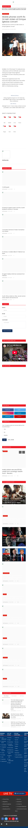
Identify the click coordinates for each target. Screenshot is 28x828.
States (16, 746)
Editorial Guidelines (7, 804)
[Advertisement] (14, 59)
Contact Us (20, 804)
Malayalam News (25, 760)
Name (3, 307)
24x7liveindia (5, 160)
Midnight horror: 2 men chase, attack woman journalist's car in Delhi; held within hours (14, 106)
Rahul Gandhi (3, 749)
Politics (16, 744)
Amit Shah (10, 747)
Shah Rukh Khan (10, 752)
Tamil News (25, 752)
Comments (5, 304)
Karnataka (3, 745)
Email (3, 313)
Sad (10, 131)
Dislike (9, 122)
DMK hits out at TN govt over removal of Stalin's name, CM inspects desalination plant (18, 723)
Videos (16, 750)
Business (3, 759)
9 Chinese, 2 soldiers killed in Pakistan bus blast (13, 252)
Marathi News (25, 742)
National (17, 737)
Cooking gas (5, 187)
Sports (9, 737)
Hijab (9, 739)
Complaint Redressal (22, 806)
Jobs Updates (18, 755)
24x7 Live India (20, 793)
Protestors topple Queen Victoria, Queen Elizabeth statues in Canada (13, 208)
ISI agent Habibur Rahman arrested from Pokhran (13, 274)
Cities (16, 748)
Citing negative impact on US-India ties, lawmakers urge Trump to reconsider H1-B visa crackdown (14, 99)
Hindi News (25, 738)
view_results (11, 439)
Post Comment (7, 330)
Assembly (10, 742)
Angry (4, 131)
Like (4, 122)
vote (4, 439)
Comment (4, 320)
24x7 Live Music (25, 770)
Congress (3, 747)
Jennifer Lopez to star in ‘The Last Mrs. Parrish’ (13, 470)
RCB (2, 757)
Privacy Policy (6, 799)
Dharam (25, 762)
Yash (9, 762)
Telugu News (25, 756)
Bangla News (25, 765)
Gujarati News (25, 745)
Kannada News (25, 749)
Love (15, 122)
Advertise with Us (6, 809)
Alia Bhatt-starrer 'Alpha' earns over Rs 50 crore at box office (17, 715)
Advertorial (4, 761)
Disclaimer (19, 801)
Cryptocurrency (18, 757)
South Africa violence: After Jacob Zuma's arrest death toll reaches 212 (13, 296)
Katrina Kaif (10, 756)
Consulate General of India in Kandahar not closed (13, 230)
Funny (19, 122)
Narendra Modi (3, 742)
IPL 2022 (3, 755)
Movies (16, 742)
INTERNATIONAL (5, 13)
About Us (19, 799)
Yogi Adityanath (3, 738)
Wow (14, 131)
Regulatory (5, 801)
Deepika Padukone (10, 744)
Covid (2, 752)
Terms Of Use (6, 806)
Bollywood (10, 750)
